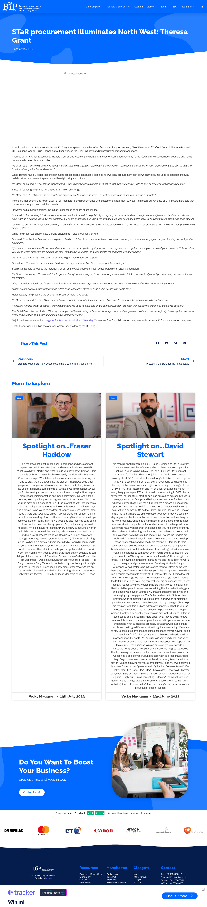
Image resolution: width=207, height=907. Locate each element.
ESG (174, 6)
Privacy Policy (85, 882)
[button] (157, 343)
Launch (48, 878)
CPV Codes (84, 880)
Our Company (93, 6)
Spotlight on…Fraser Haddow (57, 450)
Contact (168, 868)
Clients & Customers (145, 6)
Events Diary (85, 877)
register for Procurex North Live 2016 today (69, 320)
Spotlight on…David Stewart (150, 450)
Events (164, 6)
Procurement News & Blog (90, 874)
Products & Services (116, 6)
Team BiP (187, 6)
